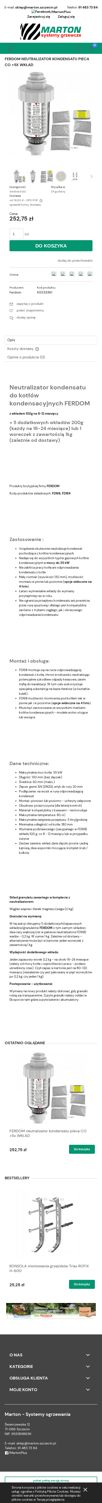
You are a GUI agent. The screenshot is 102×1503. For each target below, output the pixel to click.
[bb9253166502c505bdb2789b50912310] (46, 176)
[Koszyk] (91, 49)
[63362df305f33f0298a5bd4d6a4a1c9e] (61, 176)
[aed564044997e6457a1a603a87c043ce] (32, 176)
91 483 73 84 (88, 7)
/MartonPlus (61, 12)
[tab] (51, 340)
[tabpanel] (51, 698)
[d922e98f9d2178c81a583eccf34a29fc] (75, 176)
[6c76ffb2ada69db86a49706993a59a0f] (18, 176)
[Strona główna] (51, 31)
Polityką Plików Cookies (52, 1492)
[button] (11, 47)
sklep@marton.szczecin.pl (36, 7)
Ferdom (15, 292)
